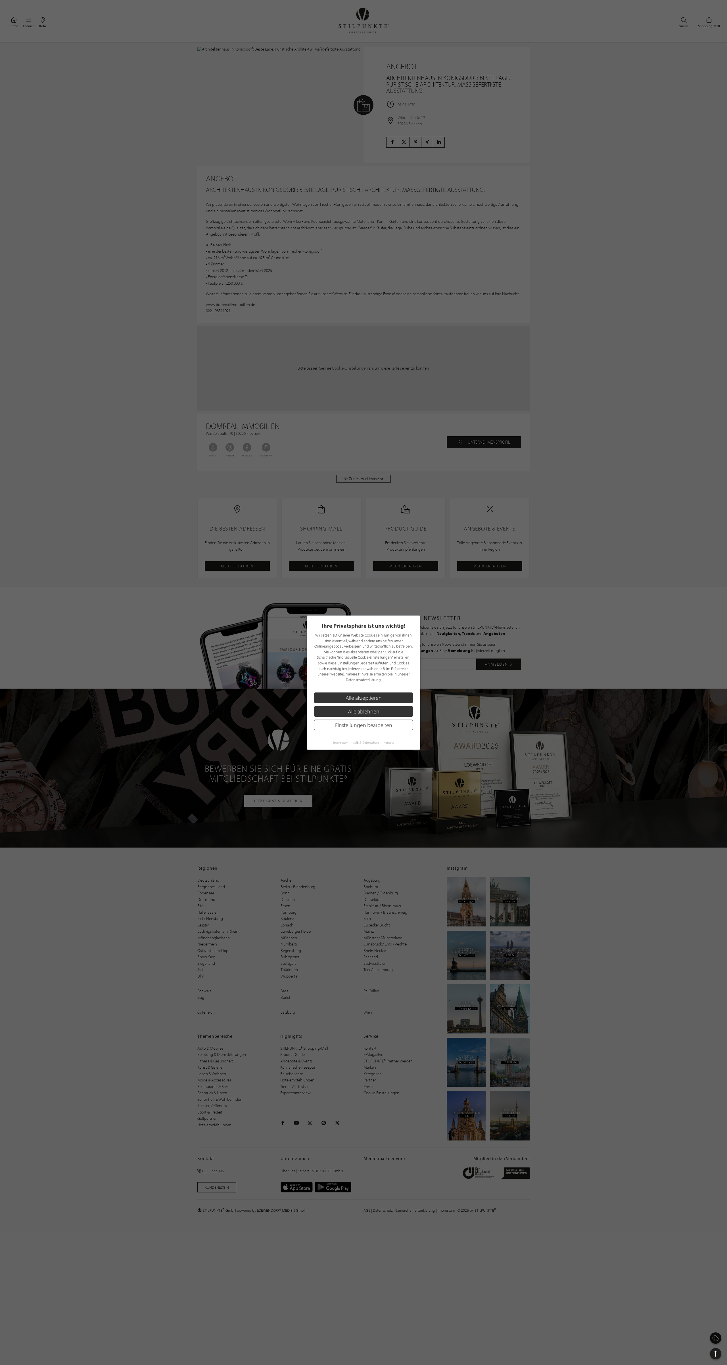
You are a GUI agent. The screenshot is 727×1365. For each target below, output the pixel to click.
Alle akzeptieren (364, 697)
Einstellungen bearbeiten (363, 724)
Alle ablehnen (363, 711)
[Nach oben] (715, 1353)
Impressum (340, 742)
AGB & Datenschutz (366, 742)
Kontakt (389, 742)
